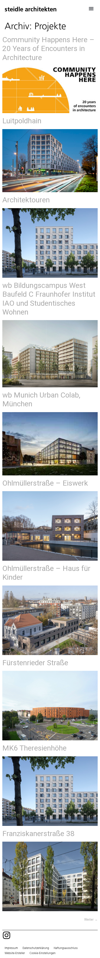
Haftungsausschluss (66, 948)
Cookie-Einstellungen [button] (43, 953)
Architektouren (26, 199)
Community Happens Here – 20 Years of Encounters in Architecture (48, 48)
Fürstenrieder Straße (35, 662)
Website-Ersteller (15, 953)
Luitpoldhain (21, 120)
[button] (91, 8)
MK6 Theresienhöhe (34, 748)
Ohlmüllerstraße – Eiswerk (45, 483)
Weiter (91, 919)
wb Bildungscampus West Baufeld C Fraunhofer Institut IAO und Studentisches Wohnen (48, 298)
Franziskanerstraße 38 (38, 833)
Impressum (11, 948)
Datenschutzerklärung (36, 948)
